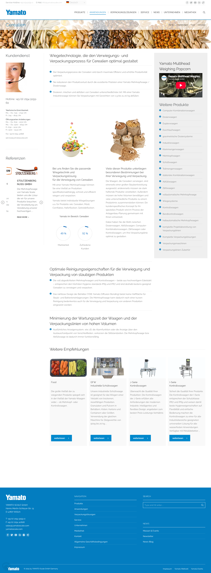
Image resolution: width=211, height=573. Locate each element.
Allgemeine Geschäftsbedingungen (91, 542)
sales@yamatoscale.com (17, 525)
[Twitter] (191, 2)
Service (77, 520)
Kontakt (78, 536)
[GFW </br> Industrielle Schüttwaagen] (107, 367)
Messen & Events (151, 531)
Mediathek (79, 531)
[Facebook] (187, 2)
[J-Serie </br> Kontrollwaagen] (147, 367)
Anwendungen (182, 25)
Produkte (78, 503)
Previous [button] (2, 204)
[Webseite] (203, 2)
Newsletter (148, 536)
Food (193, 25)
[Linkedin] (199, 2)
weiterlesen (59, 438)
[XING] (28, 535)
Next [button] (41, 204)
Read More (15, 217)
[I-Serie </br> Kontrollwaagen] (186, 367)
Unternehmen (80, 525)
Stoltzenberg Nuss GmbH (19, 182)
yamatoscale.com (14, 529)
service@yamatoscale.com (17, 138)
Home (171, 25)
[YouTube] (195, 2)
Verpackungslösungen (84, 514)
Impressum (79, 547)
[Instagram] (24, 535)
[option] (63, 235)
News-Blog (148, 542)
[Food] (68, 367)
